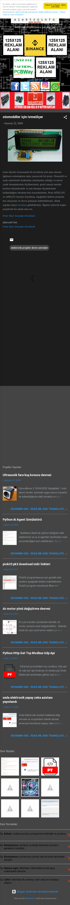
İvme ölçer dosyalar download (19, 215)
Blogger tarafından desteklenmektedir (37, 891)
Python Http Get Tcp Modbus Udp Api (29, 653)
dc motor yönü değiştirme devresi (26, 608)
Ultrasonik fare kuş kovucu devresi (27, 475)
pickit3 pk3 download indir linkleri (26, 564)
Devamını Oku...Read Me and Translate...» (39, 509)
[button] (65, 117)
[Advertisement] (35, 356)
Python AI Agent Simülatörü (22, 519)
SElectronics (31, 898)
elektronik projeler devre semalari (29, 247)
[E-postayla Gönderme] (12, 240)
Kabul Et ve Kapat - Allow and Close (55, 6)
